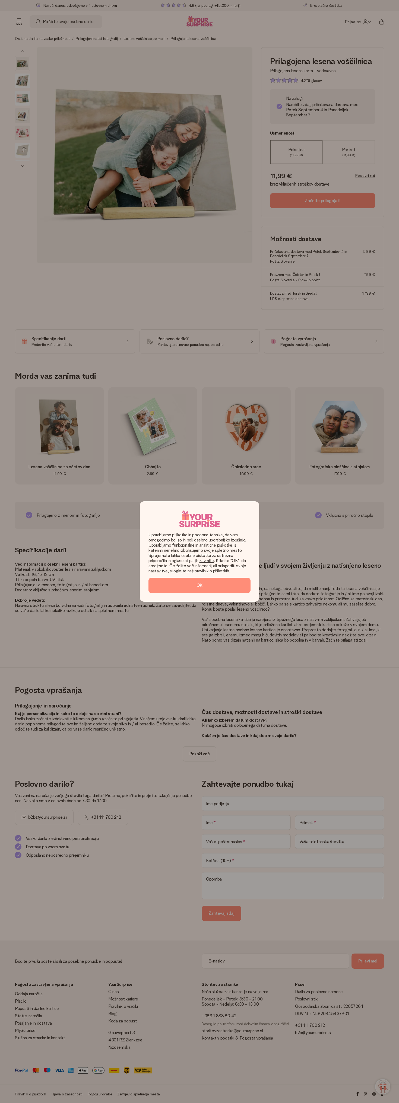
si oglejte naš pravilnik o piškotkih (199, 570)
